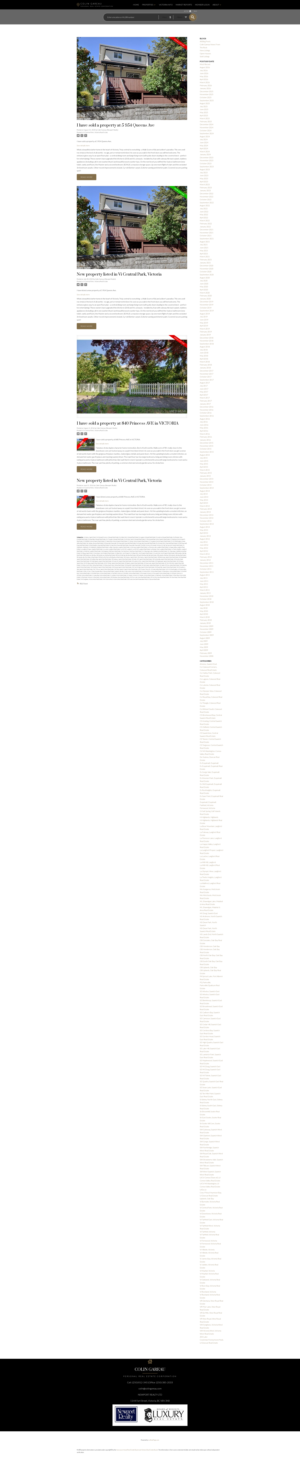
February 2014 (206, 509)
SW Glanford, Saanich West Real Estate (101, 567)
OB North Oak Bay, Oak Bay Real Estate (126, 555)
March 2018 (205, 362)
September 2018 (207, 344)
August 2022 (205, 205)
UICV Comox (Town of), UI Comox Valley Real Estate (151, 569)
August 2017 (205, 383)
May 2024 (204, 145)
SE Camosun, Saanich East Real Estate (121, 559)
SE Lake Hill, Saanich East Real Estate (122, 561)
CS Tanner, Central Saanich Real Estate (138, 541)
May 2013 (204, 530)
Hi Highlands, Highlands (209, 817)
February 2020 (206, 295)
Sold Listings (205, 56)
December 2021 (206, 229)
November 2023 (206, 160)
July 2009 (204, 641)
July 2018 (204, 350)
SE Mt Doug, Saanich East (210, 1066)
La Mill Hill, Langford (126, 549)
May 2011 (204, 584)
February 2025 (206, 121)
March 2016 (205, 434)
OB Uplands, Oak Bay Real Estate (177, 555)
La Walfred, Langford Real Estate (92, 551)
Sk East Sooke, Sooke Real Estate (150, 565)
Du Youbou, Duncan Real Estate (95, 543)
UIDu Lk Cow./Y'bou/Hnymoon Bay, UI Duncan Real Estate (98, 571)
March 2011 (205, 590)
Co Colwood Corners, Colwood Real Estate (108, 537)
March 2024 (205, 151)
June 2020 (204, 283)
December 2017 (206, 371)
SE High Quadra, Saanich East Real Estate (101, 561)
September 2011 (207, 572)
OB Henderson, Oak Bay (89, 555)
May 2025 (204, 112)
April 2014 (204, 503)
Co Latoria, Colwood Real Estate (164, 537)
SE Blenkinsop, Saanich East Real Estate (168, 557)
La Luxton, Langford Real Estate (111, 549)
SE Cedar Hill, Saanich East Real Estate (142, 559)
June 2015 (204, 461)
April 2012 (204, 551)
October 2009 (205, 632)
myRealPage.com (153, 1440)
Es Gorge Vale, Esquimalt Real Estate (146, 543)
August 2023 (205, 169)
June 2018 (204, 352)
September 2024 (207, 133)
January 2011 (205, 593)
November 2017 (206, 374)
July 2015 (204, 458)
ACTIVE (186, 11)
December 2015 (206, 443)
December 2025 (206, 91)
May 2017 (204, 392)
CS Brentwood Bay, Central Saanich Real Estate (158, 539)
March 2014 (205, 506)
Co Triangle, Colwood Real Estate (115, 539)
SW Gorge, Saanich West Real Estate (122, 567)
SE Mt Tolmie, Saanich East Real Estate (114, 563)
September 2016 (207, 416)
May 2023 (204, 178)
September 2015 (207, 452)
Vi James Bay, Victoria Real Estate (101, 575)
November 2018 (206, 341)
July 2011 (204, 578)
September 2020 (207, 274)
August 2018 (205, 347)
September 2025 (207, 100)
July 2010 (204, 608)
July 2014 (204, 494)
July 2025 (204, 106)
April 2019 (204, 325)
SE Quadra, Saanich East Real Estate (134, 563)
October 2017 (205, 377)
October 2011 (205, 569)
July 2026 (204, 70)
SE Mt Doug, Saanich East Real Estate (94, 563)
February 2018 (206, 365)
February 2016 (206, 437)
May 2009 (204, 647)
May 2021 (204, 250)
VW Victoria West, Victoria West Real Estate (115, 579)
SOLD (195, 11)
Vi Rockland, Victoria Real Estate (101, 577)
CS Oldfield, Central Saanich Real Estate (93, 541)
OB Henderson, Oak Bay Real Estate (106, 555)
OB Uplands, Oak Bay (162, 555)
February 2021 (206, 259)
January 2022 (205, 226)
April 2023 (204, 181)
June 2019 (204, 320)
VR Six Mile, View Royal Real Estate (159, 577)
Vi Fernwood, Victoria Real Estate (161, 573)
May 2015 (204, 464)
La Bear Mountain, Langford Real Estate (119, 547)
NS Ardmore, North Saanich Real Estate (103, 553)
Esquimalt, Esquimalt (134, 545)
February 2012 (206, 557)
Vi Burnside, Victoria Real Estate (133, 571)
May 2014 (204, 500)
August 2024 (205, 136)
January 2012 (205, 560)
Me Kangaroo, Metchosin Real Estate (111, 551)
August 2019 (205, 314)
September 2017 (207, 380)
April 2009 (204, 650)
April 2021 (204, 253)
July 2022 (204, 208)
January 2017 (205, 404)
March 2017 (205, 398)
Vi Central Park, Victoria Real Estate (95, 132)
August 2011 (205, 575)
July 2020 (204, 280)
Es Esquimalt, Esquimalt (110, 543)
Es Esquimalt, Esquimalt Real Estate (126, 543)
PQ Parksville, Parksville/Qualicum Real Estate (111, 557)
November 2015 (206, 446)
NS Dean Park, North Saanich (122, 553)
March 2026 (205, 82)
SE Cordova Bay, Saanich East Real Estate (163, 559)
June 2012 (204, 545)
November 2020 (206, 268)
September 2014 (207, 488)
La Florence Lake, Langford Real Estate (158, 547)
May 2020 (204, 286)
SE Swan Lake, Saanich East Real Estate (154, 563)
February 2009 (206, 653)
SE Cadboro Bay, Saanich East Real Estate (100, 559)
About (216, 5)
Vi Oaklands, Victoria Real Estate (163, 575)
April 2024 (204, 148)
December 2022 (206, 193)
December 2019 (206, 301)
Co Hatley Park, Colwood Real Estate (128, 537)
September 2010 (207, 602)
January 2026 (205, 88)
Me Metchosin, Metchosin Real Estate (131, 551)
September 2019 (207, 310)
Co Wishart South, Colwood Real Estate (134, 539)
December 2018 (206, 338)
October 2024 (205, 130)
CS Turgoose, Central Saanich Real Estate (159, 541)
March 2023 (205, 184)
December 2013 (206, 515)
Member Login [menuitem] (202, 5)
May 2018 (204, 356)
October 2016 (205, 413)
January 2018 (205, 368)
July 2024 (204, 139)
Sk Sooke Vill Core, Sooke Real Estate (169, 565)
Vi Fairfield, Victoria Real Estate (130, 573)
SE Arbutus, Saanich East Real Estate (147, 557)
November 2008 (206, 656)
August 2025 (205, 103)
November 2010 (206, 596)
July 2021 (204, 244)
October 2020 (205, 271)
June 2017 (204, 389)
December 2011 (206, 563)
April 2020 (204, 289)
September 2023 (207, 166)
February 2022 (206, 223)
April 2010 (204, 614)
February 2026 (206, 85)
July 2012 (204, 542)
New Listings (205, 50)
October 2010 (205, 599)
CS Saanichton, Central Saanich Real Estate (116, 541)
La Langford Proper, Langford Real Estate (92, 549)
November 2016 (206, 410)
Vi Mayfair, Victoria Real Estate (146, 575)
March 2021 (205, 256)
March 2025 (205, 118)
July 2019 (204, 316)
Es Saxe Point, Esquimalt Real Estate (119, 545)
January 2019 (205, 335)
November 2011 (206, 566)
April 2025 (204, 115)
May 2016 (204, 428)
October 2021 (205, 235)
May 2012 (204, 548)
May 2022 (204, 214)
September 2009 (207, 635)
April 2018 (204, 359)
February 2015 (206, 473)
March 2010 (205, 617)
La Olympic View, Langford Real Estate (161, 549)
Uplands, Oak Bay (119, 571)
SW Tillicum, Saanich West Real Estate (103, 569)
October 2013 (205, 521)
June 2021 (204, 247)
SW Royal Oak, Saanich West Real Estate (165, 567)
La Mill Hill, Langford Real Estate (141, 549)
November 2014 (206, 482)
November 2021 (206, 232)
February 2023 (206, 187)
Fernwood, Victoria (156, 545)
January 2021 (205, 262)
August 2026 (205, 67)
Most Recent (205, 64)
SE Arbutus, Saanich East (130, 557)
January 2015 (205, 476)
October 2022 (205, 199)
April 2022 (204, 217)
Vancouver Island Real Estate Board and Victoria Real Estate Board (137, 1450)
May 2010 (204, 611)
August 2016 (205, 419)
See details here (83, 145)
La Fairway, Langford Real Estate (138, 547)
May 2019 (204, 323)
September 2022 (207, 202)
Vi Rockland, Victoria (86, 577)
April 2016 (204, 431)
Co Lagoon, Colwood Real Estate (147, 537)
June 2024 (204, 142)
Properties (147, 5)
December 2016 (206, 407)
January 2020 (205, 299)
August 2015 (205, 455)
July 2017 (204, 386)
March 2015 (205, 470)
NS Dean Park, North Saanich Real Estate (141, 553)
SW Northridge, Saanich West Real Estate (143, 567)
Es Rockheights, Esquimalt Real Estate (99, 545)
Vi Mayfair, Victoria (132, 575)
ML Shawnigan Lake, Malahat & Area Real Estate (154, 551)
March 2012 (205, 554)
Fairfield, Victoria (145, 545)
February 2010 (206, 620)
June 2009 (204, 644)
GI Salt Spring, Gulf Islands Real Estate (172, 545)
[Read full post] (132, 80)
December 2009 (206, 626)
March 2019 (205, 329)
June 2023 (204, 175)
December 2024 (206, 124)
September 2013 (207, 524)
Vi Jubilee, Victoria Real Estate (118, 575)
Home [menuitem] (136, 5)
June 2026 (204, 73)
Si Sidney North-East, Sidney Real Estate (91, 565)
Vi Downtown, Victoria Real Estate (171, 571)
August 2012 (205, 539)
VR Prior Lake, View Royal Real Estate (140, 577)
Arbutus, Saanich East (90, 537)
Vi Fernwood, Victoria (145, 573)
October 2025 (205, 97)
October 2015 (205, 449)
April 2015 (204, 467)
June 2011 (204, 581)
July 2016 (204, 422)
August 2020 (205, 277)
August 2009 (205, 638)
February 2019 (206, 331)
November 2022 (206, 196)
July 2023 (204, 172)
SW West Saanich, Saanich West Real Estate (126, 569)
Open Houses (205, 53)
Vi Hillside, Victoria (175, 573)
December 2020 (206, 265)
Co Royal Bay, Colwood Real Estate (97, 539)
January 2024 (205, 154)
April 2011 (204, 587)
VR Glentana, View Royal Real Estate (120, 577)
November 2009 (206, 629)
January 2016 (205, 440)
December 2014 (206, 479)
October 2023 (205, 163)
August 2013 (205, 527)
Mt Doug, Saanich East (87, 553)
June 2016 (204, 425)
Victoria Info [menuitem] (166, 5)
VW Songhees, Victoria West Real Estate (91, 579)
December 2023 (206, 157)
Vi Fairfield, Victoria (116, 573)
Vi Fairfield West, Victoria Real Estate (100, 573)
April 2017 (204, 395)
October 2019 (205, 308)
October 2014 (205, 485)
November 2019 (206, 304)
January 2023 (205, 190)
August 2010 (205, 605)
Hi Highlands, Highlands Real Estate (98, 547)
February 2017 (206, 401)
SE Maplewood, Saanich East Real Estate (165, 561)
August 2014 (205, 491)
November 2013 (206, 518)
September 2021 (207, 238)
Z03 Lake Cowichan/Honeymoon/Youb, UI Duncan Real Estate (143, 579)
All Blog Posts (205, 41)
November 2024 (206, 127)
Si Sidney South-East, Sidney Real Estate (113, 565)
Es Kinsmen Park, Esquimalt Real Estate (166, 543)
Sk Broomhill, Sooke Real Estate (133, 565)
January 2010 (205, 623)
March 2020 (205, 293)
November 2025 (206, 94)
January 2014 (205, 512)
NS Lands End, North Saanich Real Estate (163, 553)
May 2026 (204, 76)
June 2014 (204, 497)
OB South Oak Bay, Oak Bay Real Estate (147, 555)
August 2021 (205, 241)
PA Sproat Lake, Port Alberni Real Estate (87, 557)
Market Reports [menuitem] (184, 5)
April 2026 (204, 79)
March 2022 (205, 220)
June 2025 (204, 109)
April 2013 (204, 533)
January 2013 (205, 536)
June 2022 (204, 211)
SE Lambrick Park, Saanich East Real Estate (143, 561)
